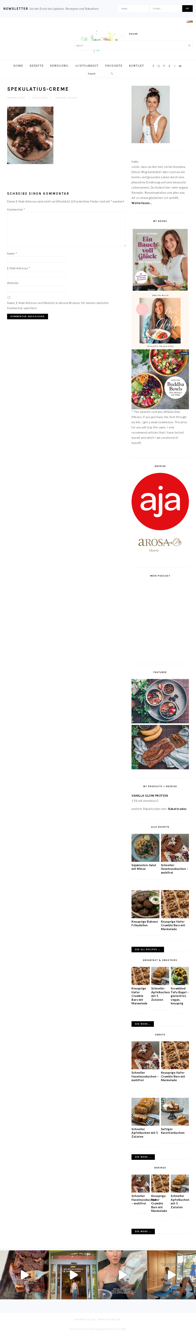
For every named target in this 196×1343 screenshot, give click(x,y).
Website (13, 283)
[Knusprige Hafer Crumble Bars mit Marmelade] (175, 917)
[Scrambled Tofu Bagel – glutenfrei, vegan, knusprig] (180, 984)
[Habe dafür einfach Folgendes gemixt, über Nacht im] (122, 1274)
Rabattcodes (177, 808)
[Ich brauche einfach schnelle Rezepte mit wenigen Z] (24, 1274)
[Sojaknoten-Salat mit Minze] (145, 860)
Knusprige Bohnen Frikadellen (144, 923)
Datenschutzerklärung (85, 1329)
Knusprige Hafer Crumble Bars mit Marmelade (173, 925)
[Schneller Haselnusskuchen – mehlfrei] (175, 860)
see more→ (142, 1024)
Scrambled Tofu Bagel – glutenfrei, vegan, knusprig (180, 996)
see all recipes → (148, 949)
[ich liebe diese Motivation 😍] (171, 1274)
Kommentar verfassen (66, 97)
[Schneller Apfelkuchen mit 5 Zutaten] (160, 984)
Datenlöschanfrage (113, 1329)
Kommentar (16, 209)
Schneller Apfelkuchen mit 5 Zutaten (144, 1132)
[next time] (73, 1274)
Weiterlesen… (141, 203)
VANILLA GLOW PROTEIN (149, 795)
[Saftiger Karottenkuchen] (175, 1124)
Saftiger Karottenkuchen (173, 1131)
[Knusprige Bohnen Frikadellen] (145, 917)
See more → (143, 1157)
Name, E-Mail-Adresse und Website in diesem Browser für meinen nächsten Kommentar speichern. (58, 305)
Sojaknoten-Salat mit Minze (143, 867)
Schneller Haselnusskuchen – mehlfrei (174, 868)
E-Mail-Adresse (18, 268)
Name (12, 253)
